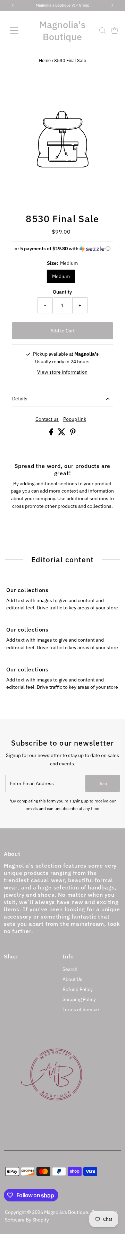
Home (45, 60)
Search (69, 969)
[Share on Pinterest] (73, 434)
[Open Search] (102, 30)
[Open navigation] (18, 30)
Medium (61, 276)
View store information (62, 372)
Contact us (47, 419)
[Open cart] (114, 30)
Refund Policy (77, 989)
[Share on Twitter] (62, 434)
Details (19, 399)
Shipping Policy (79, 999)
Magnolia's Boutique (62, 30)
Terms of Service (80, 1009)
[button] (62, 248)
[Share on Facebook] (51, 434)
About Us (72, 979)
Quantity (62, 292)
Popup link (74, 419)
